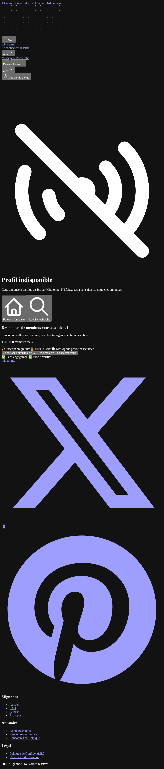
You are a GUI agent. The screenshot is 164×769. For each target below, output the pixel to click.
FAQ (13, 708)
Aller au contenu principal (18, 3)
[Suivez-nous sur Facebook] (4, 527)
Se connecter (10, 48)
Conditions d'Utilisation (24, 757)
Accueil (14, 704)
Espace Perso (11, 64)
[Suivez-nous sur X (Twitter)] (82, 522)
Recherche (22, 58)
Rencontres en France (23, 734)
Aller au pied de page (47, 3)
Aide (5, 54)
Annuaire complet (21, 730)
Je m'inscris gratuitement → (19, 352)
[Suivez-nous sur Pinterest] (82, 689)
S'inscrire (23, 48)
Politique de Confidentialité (27, 753)
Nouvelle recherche (39, 319)
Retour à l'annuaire (14, 319)
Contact (14, 711)
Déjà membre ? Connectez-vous (57, 352)
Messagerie (9, 58)
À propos (15, 715)
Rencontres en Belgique (25, 738)
